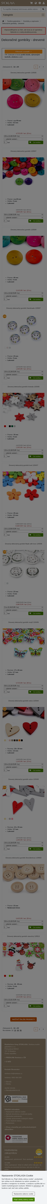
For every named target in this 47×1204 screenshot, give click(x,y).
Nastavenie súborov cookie (23, 1194)
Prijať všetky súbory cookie (23, 1199)
